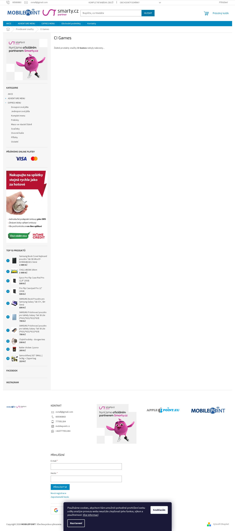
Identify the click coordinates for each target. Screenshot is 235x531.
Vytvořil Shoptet (221, 524)
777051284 (61, 421)
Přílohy (14, 137)
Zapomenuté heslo (60, 497)
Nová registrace (58, 493)
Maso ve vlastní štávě (21, 124)
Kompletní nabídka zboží (101, 2)
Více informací (90, 515)
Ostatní (14, 141)
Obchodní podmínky (130, 2)
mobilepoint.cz (63, 426)
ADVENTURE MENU (16, 98)
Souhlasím (159, 510)
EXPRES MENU (14, 102)
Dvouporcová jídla (19, 107)
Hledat (148, 13)
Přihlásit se (60, 487)
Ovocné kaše (17, 133)
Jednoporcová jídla (20, 111)
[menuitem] (9, 23)
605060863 (61, 416)
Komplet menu (18, 115)
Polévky (15, 120)
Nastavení (76, 523)
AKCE (10, 94)
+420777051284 (63, 431)
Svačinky (15, 128)
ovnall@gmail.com (64, 412)
